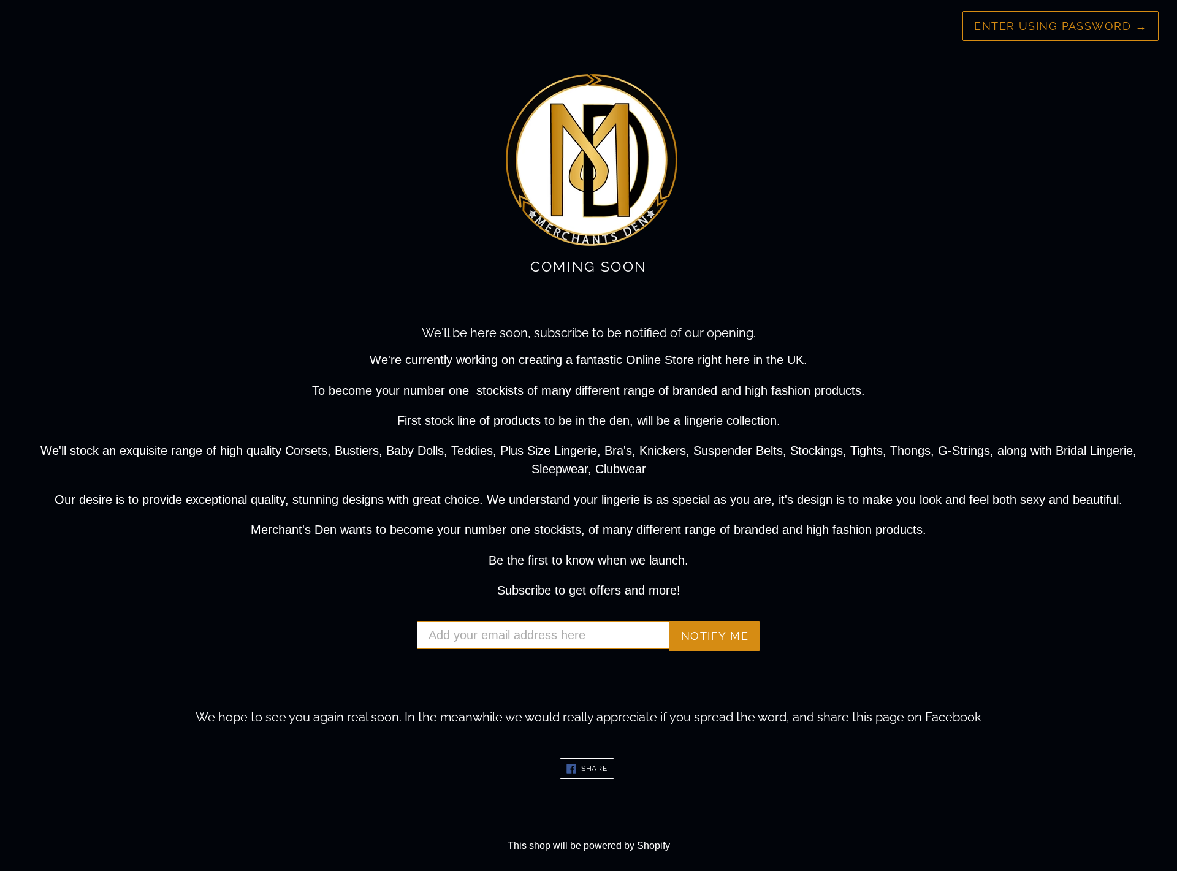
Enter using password (1060, 26)
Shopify (653, 845)
